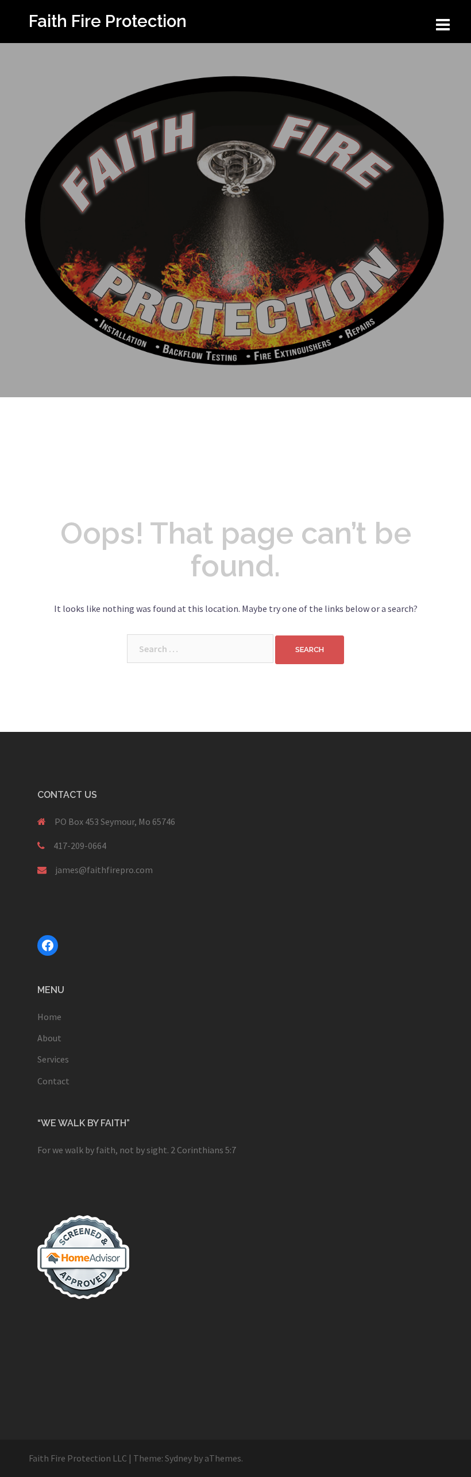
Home (49, 1016)
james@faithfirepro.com (104, 869)
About (49, 1038)
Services (53, 1059)
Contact (53, 1081)
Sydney (178, 1458)
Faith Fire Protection (108, 21)
